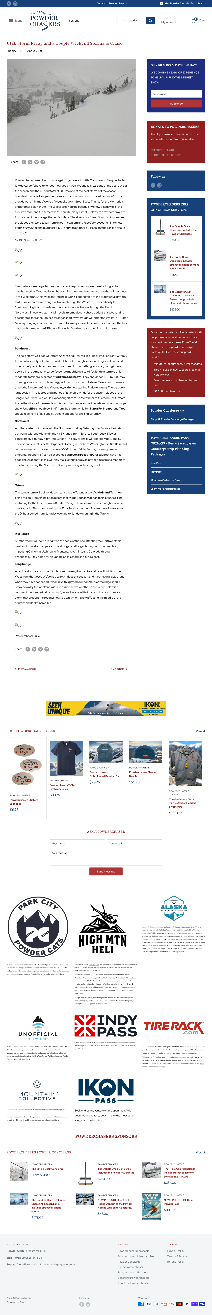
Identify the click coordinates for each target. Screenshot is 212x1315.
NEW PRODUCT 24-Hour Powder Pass (178, 1201)
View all (201, 731)
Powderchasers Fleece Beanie (142, 774)
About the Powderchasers (134, 1283)
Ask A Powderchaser (130, 1267)
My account (169, 22)
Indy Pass (156, 471)
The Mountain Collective (16, 1109)
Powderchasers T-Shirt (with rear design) (63, 787)
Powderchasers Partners (133, 1272)
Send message (106, 871)
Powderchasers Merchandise (136, 1256)
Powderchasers (180, 221)
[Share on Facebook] (24, 161)
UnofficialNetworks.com (22, 1047)
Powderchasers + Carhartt (180, 793)
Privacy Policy (175, 1250)
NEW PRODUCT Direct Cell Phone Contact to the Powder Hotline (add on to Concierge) (115, 1203)
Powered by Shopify (17, 1302)
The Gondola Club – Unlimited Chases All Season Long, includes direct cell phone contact (184, 297)
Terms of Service (177, 1256)
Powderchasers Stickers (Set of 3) (24, 801)
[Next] (205, 778)
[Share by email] (42, 161)
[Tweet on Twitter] (36, 161)
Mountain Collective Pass (165, 480)
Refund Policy (175, 1261)
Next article (117, 668)
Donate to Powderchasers (112, 3)
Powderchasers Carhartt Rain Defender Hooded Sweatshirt (183, 802)
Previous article (27, 668)
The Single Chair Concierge (47, 1168)
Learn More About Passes (165, 488)
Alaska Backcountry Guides (152, 927)
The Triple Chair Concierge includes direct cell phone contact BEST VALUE (184, 262)
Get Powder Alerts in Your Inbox (183, 3)
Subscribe (176, 103)
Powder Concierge (129, 1261)
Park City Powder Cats (15, 965)
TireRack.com (147, 1047)
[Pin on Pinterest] (30, 161)
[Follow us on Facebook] (9, 3)
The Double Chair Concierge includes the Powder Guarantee (183, 230)
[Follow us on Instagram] (15, 3)
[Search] (150, 20)
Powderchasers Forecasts (133, 1250)
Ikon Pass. (98, 1120)
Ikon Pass (156, 463)
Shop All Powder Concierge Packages (172, 419)
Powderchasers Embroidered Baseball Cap (104, 774)
